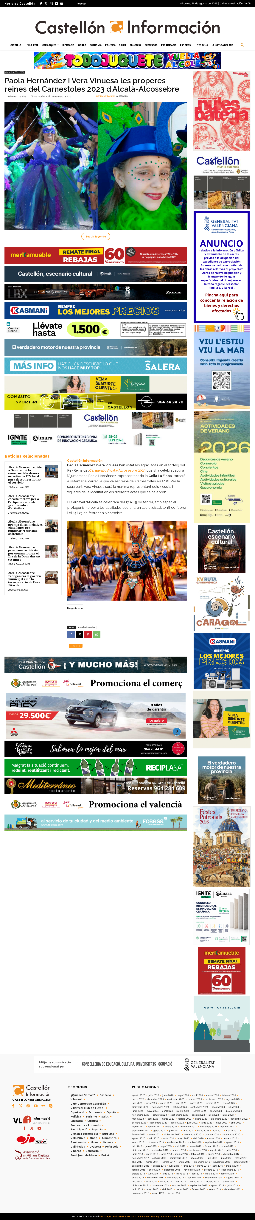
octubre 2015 (211, 1170)
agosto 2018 (216, 1150)
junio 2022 (206, 1123)
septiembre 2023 (179, 1115)
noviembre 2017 (140, 1158)
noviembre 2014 (175, 1178)
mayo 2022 (221, 1123)
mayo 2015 (182, 1174)
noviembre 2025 (175, 1099)
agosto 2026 (138, 1095)
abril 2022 (236, 1123)
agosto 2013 (217, 1185)
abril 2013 (167, 1189)
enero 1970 (158, 1193)
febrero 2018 (197, 1154)
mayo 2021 (203, 1130)
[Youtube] (56, 3)
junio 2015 (167, 1174)
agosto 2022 (177, 1123)
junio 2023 (228, 1115)
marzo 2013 (182, 1189)
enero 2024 (216, 1111)
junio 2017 (226, 1158)
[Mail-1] (61, 3)
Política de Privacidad (124, 1216)
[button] (242, 45)
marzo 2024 (182, 1111)
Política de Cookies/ (148, 1216)
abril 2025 (181, 1103)
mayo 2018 (152, 1154)
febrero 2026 (229, 1095)
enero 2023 (201, 1119)
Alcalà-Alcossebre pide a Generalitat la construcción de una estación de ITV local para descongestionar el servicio (25, 475)
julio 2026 (154, 1095)
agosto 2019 (232, 1142)
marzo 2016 (232, 1166)
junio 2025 (151, 1103)
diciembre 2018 (140, 1150)
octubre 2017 (159, 1158)
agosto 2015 (138, 1174)
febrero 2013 (198, 1189)
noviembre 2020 (192, 1134)
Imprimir (76, 645)
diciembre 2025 (155, 1099)
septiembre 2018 (198, 1150)
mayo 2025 (166, 1103)
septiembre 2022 (158, 1123)
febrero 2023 (185, 1119)
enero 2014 (229, 1181)
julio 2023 (214, 1115)
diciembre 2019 (156, 1142)
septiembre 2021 (140, 1130)
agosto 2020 (138, 1138)
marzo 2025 (196, 1103)
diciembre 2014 (155, 1178)
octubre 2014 (195, 1178)
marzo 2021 (232, 1130)
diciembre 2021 (189, 1127)
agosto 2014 (232, 1178)
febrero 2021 (138, 1134)
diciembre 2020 (172, 1134)
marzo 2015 (211, 1174)
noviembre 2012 (140, 1193)
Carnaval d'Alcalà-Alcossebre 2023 (117, 470)
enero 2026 (138, 1099)
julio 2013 (233, 1185)
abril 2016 (217, 1166)
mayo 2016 (203, 1166)
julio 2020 (154, 1138)
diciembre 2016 (202, 1162)
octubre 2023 (160, 1115)
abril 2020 (198, 1138)
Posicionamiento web (172, 1216)
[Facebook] (40, 3)
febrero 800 (174, 1193)
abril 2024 (167, 1111)
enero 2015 (138, 1178)
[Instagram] (51, 3)
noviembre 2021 (208, 1127)
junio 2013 (137, 1189)
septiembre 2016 (140, 1166)
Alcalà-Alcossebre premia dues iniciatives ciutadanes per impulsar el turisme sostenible (25, 528)
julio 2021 (174, 1130)
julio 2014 (137, 1181)
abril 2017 (137, 1162)
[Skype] (50, 1106)
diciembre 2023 (234, 1111)
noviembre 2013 (160, 1185)
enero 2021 (155, 1134)
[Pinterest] (88, 634)
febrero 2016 (138, 1170)
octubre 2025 (195, 1099)
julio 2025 (137, 1103)
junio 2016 (188, 1166)
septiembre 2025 (214, 1099)
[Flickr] (43, 1106)
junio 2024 (137, 1111)
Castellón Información (84, 460)
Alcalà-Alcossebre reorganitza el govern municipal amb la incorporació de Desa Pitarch (24, 579)
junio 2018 (137, 1154)
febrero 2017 (168, 1162)
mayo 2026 (183, 1095)
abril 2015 (197, 1174)
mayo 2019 (166, 1146)
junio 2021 (188, 1130)
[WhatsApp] (96, 634)
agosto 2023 (198, 1115)
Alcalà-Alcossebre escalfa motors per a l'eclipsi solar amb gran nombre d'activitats (23, 502)
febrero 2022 (154, 1127)
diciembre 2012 (232, 1189)
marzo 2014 (196, 1181)
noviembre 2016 (221, 1162)
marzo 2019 (195, 1146)
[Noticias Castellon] (127, 27)
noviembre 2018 (160, 1150)
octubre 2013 (179, 1185)
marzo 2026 (212, 1095)
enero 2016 (155, 1170)
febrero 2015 (227, 1174)
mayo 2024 (153, 1111)
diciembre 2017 (231, 1154)
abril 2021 (217, 1130)
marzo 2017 (152, 1162)
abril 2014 (181, 1181)
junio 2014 (151, 1181)
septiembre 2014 (214, 1178)
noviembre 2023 (140, 1115)
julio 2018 (232, 1150)
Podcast (81, 3)
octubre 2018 (179, 1150)
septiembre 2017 (178, 1158)
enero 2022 (171, 1127)
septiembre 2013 (198, 1185)
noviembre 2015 (192, 1170)
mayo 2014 (166, 1181)
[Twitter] (46, 3)
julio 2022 (192, 1123)
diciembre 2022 (219, 1119)
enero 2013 (215, 1189)
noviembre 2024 (160, 1107)
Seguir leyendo (95, 236)
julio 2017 (212, 1158)
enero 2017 (184, 1162)
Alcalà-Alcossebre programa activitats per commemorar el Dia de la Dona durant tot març (24, 554)
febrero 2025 (212, 1103)
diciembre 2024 (140, 1107)
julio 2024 (233, 1107)
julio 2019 (137, 1146)
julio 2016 (174, 1166)
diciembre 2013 (140, 1185)
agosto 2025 (233, 1099)
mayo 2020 (183, 1138)
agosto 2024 (218, 1107)
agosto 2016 (159, 1166)
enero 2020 (138, 1142)
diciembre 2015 (172, 1170)
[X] (79, 634)
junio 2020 (168, 1138)
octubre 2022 (139, 1123)
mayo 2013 (152, 1189)
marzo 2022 (138, 1127)
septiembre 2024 (199, 1107)
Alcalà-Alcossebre (14, 72)
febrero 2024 (199, 1111)
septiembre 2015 (230, 1170)
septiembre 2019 (213, 1142)
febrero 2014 (212, 1181)
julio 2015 (153, 1174)
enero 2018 (214, 1154)
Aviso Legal (105, 1216)
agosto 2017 (197, 1158)
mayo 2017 (241, 1158)
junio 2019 (151, 1146)
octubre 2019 (194, 1142)
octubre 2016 (241, 1162)
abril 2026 (197, 1095)
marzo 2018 (181, 1154)
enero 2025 (229, 1103)
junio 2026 (167, 1095)
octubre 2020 (212, 1134)
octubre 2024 (180, 1107)
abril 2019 (180, 1146)
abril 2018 (166, 1154)
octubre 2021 (227, 1127)
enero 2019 (227, 1146)
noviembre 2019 (175, 1142)
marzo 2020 (213, 1138)
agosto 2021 (159, 1130)
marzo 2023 (168, 1119)
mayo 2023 (138, 1119)
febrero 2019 (211, 1146)
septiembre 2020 (231, 1134)
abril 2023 (152, 1119)
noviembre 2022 (239, 1119)
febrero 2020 (230, 1138)
